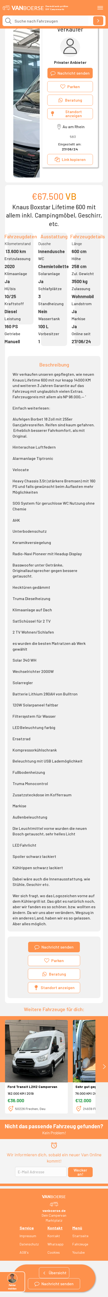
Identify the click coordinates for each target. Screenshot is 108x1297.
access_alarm (54, 1145)
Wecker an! (80, 1172)
